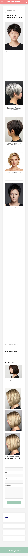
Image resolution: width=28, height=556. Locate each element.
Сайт (6, 479)
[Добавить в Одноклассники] (12, 354)
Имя (6, 466)
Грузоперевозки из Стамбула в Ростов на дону (13, 518)
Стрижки (11, 9)
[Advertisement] (14, 67)
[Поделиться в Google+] (16, 354)
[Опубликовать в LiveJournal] (14, 354)
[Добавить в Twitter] (10, 354)
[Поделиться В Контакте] (6, 354)
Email (6, 472)
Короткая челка (12, 344)
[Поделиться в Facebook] (8, 354)
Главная (6, 9)
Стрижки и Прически (14, 2)
